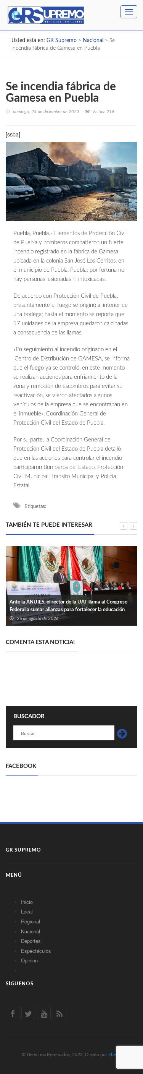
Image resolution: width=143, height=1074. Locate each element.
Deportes (31, 940)
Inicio (27, 901)
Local (27, 911)
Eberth (115, 1054)
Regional (30, 921)
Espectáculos (36, 950)
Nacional (30, 931)
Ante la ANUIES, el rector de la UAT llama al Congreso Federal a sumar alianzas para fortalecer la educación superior (68, 610)
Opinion (29, 960)
